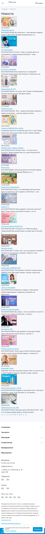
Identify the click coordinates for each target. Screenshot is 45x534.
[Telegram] (8, 480)
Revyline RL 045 (6, 329)
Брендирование (7, 448)
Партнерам (5, 437)
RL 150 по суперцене (8, 69)
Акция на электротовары (10, 309)
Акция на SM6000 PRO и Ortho (12, 128)
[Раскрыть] (41, 427)
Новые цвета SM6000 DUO (11, 268)
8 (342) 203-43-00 (8, 463)
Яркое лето (5, 167)
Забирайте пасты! (7, 30)
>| (26, 414)
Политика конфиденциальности (11, 523)
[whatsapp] (3, 480)
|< (2, 414)
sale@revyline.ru (7, 466)
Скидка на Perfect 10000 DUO (12, 226)
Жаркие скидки (6, 248)
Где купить (5, 432)
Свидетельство (6, 520)
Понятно (37, 529)
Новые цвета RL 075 (8, 89)
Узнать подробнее (10, 530)
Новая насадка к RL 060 (10, 407)
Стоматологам (6, 442)
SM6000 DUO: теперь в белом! (12, 148)
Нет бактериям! (7, 50)
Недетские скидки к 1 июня (11, 388)
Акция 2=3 (5, 207)
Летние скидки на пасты (10, 349)
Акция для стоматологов (10, 187)
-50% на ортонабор (8, 287)
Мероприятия (6, 453)
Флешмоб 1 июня (7, 368)
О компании (5, 427)
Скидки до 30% (7, 108)
